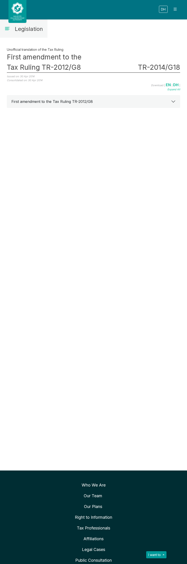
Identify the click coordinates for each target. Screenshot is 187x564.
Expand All (173, 89)
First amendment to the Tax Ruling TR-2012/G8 (52, 101)
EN (169, 85)
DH (163, 9)
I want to (155, 555)
